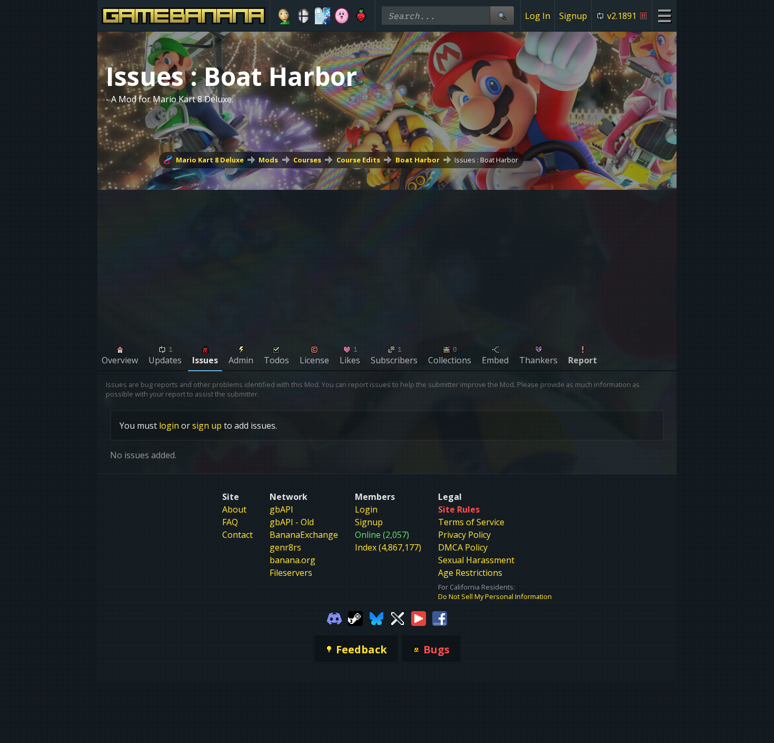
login (169, 425)
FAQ (230, 522)
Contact (237, 535)
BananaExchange (304, 535)
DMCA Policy (463, 547)
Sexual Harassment (476, 560)
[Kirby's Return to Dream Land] (342, 15)
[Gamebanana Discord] (334, 618)
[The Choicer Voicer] (322, 15)
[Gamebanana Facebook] (439, 618)
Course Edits (358, 160)
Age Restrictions (470, 572)
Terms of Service (471, 522)
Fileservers (291, 572)
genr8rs (285, 547)
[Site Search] (502, 15)
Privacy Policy (464, 535)
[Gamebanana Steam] (355, 618)
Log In (537, 16)
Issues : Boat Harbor (486, 160)
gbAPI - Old (292, 522)
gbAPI (281, 509)
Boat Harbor (417, 160)
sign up (207, 425)
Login (366, 509)
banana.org (292, 560)
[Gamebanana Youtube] (418, 618)
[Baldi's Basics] (284, 15)
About (234, 509)
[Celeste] (361, 15)
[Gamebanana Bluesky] (376, 618)
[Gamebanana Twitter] (397, 618)
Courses (307, 160)
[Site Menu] (664, 15)
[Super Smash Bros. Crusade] (303, 15)
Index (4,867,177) (388, 547)
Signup (573, 16)
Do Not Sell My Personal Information (495, 596)
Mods (268, 160)
